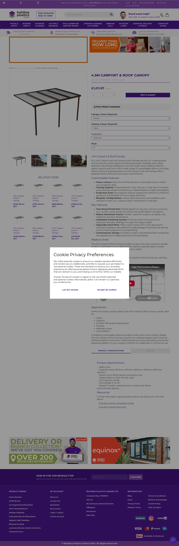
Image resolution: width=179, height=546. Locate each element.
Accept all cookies (107, 290)
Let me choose (70, 290)
